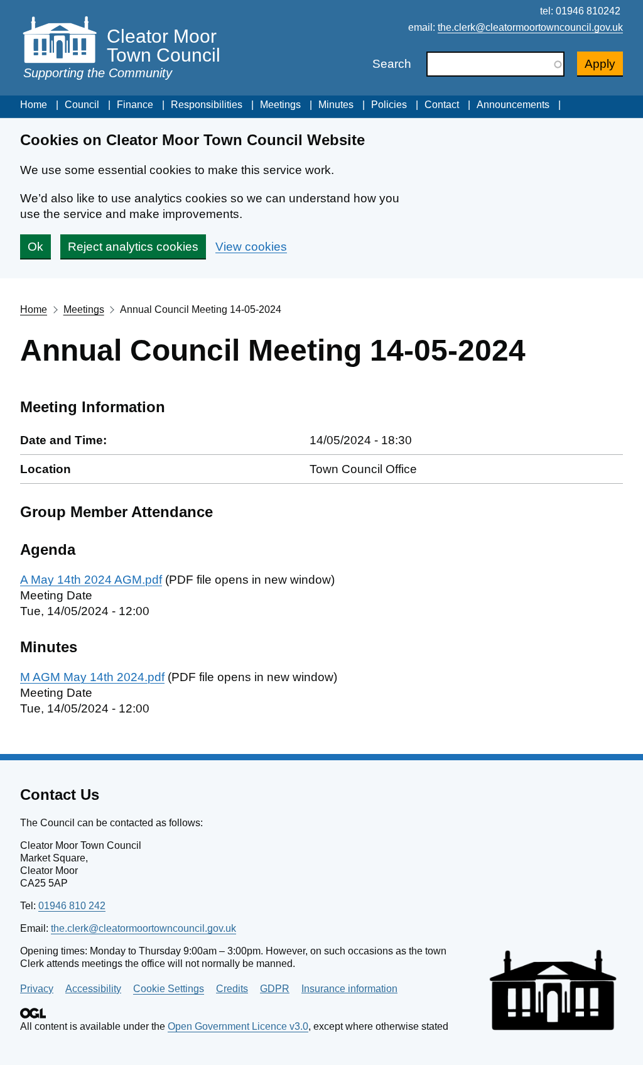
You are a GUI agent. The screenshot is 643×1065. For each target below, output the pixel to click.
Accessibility (93, 988)
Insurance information (349, 988)
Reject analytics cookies (133, 246)
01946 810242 (588, 11)
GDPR (274, 988)
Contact (441, 104)
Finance (135, 104)
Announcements (513, 104)
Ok (35, 246)
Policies (389, 104)
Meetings (280, 104)
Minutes (336, 104)
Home (33, 104)
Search (391, 63)
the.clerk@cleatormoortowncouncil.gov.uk (530, 27)
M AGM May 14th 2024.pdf (92, 677)
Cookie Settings (168, 988)
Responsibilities (206, 104)
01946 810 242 (71, 905)
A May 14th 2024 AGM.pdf (91, 579)
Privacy (36, 988)
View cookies (251, 247)
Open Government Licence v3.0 (238, 1026)
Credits (232, 988)
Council (82, 104)
